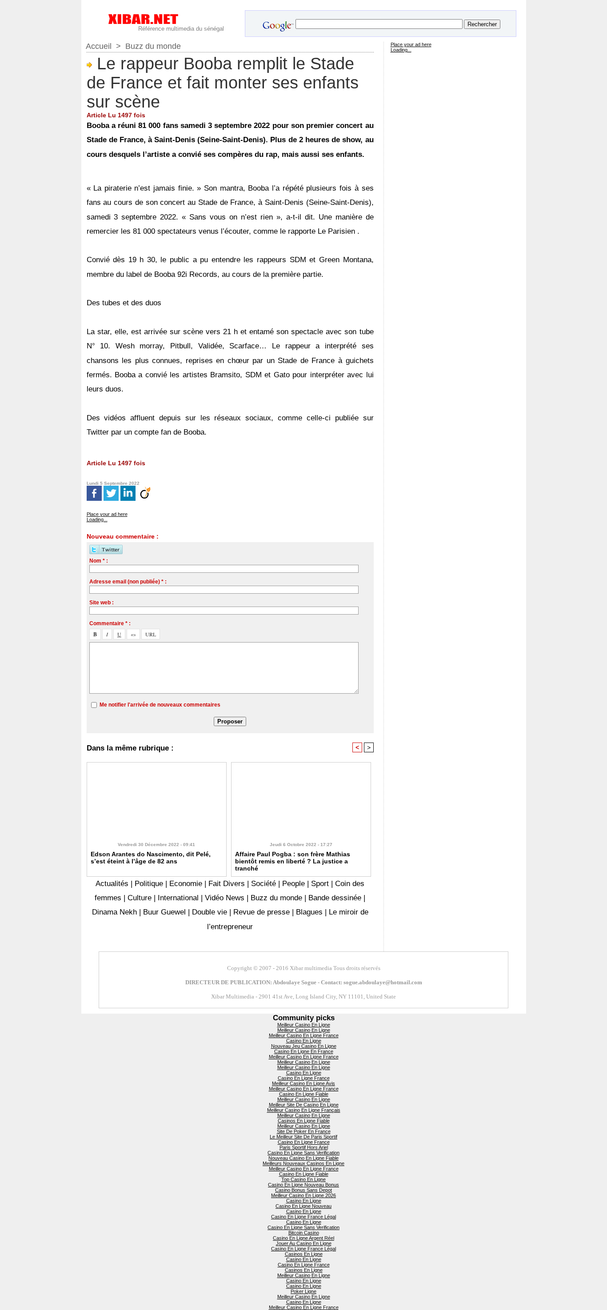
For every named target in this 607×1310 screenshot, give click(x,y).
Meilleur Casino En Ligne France (304, 1035)
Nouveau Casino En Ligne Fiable (303, 1158)
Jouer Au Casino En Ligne (303, 1243)
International (178, 898)
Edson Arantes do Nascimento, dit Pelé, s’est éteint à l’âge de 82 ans (151, 858)
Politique (149, 883)
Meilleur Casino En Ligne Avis (303, 1083)
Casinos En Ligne (304, 1254)
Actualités (113, 883)
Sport (320, 883)
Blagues (309, 912)
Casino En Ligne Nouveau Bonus (303, 1184)
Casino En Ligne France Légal (303, 1216)
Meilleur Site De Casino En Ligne (304, 1104)
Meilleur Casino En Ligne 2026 (303, 1195)
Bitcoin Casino (303, 1232)
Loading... (97, 519)
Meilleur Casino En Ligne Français (303, 1110)
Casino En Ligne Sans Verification (303, 1152)
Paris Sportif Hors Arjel (304, 1147)
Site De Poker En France (304, 1131)
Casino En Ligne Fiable (303, 1094)
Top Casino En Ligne (303, 1179)
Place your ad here (107, 514)
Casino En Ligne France (304, 1078)
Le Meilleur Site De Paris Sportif (303, 1136)
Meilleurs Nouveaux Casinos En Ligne (303, 1163)
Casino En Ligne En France (303, 1051)
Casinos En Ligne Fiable (304, 1120)
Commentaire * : (110, 623)
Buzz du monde (153, 46)
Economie (185, 883)
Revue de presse (261, 912)
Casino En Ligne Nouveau (303, 1206)
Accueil (99, 46)
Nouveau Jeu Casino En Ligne (303, 1046)
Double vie (209, 912)
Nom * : (98, 561)
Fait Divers (226, 883)
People (293, 883)
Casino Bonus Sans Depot (303, 1190)
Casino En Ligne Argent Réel (303, 1238)
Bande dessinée (334, 898)
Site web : (101, 602)
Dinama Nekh (114, 912)
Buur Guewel (164, 912)
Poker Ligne (303, 1291)
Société (263, 883)
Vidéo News (224, 898)
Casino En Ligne (303, 1040)
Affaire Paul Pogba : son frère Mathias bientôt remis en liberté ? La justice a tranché (292, 861)
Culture (140, 898)
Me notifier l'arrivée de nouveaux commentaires (160, 705)
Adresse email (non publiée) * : (128, 582)
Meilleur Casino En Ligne (303, 1024)
